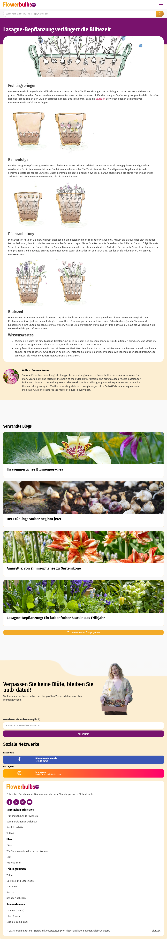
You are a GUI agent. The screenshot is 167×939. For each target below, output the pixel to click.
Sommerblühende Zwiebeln (22, 821)
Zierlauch (12, 886)
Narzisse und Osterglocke (21, 880)
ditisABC (156, 930)
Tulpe (10, 875)
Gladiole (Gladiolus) (17, 921)
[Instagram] (23, 802)
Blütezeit (100, 98)
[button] (161, 4)
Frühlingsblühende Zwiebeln (22, 815)
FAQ (9, 857)
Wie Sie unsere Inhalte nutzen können (27, 851)
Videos (10, 833)
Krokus (10, 892)
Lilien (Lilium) (14, 916)
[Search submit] (160, 14)
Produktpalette (15, 827)
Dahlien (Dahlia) (15, 910)
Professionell (14, 862)
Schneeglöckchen (16, 898)
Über (9, 845)
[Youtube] (29, 802)
